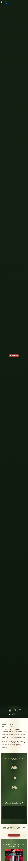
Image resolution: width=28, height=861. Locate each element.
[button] (14, 355)
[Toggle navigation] (26, 2)
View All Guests (14, 835)
